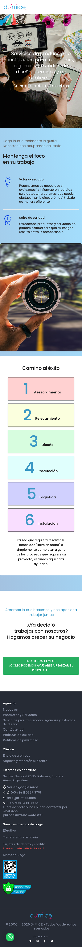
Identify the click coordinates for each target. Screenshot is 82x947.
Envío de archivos (16, 756)
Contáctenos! (13, 730)
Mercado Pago (14, 855)
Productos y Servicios (20, 715)
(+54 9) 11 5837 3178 (26, 792)
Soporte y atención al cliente (25, 761)
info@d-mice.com (21, 798)
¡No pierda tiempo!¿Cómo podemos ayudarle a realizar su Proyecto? (41, 665)
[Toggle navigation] (77, 7)
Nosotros (10, 710)
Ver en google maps (23, 787)
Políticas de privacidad (20, 740)
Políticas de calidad (18, 735)
